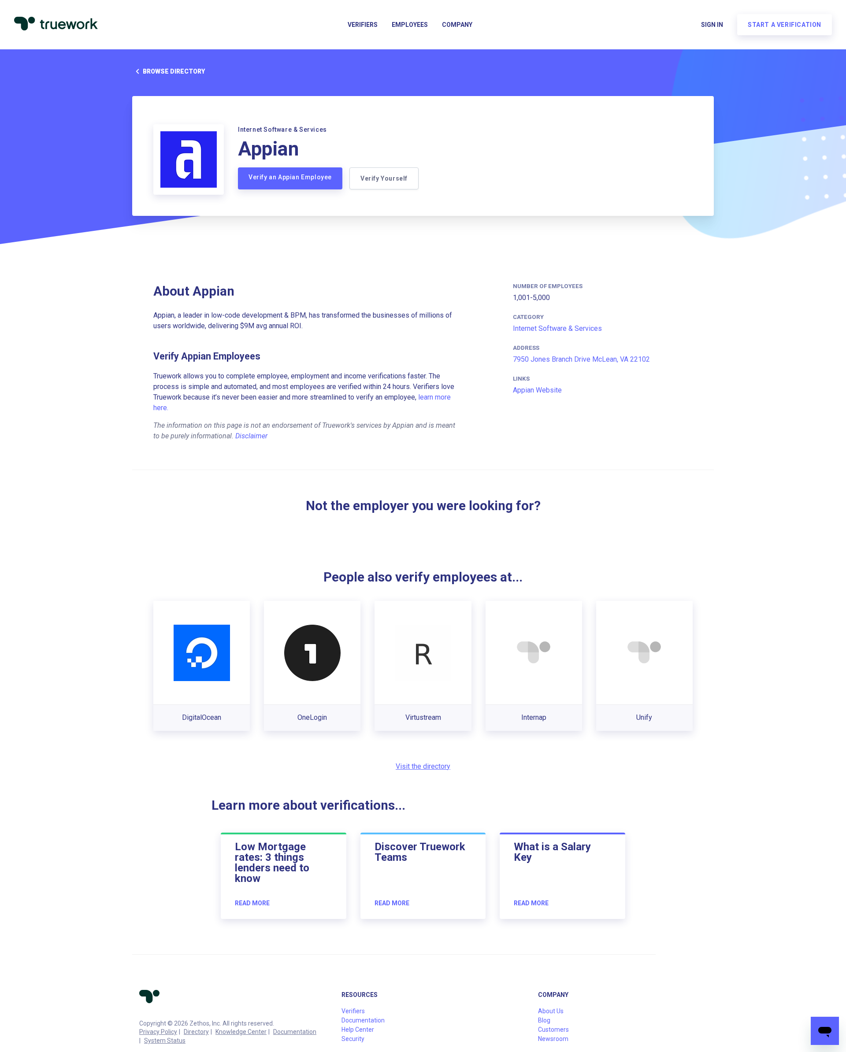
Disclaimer (251, 436)
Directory (196, 1031)
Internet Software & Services (557, 328)
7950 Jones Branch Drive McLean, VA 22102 (581, 359)
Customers (553, 1029)
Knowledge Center (241, 1031)
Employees (410, 24)
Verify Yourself (384, 178)
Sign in (712, 24)
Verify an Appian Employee (290, 177)
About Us (551, 1011)
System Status (165, 1040)
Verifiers (363, 24)
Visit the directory (423, 766)
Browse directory (174, 71)
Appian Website (537, 390)
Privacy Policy (158, 1031)
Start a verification (784, 24)
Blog (544, 1020)
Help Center (357, 1029)
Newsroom (553, 1038)
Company (457, 24)
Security (352, 1038)
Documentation (294, 1031)
